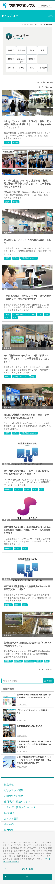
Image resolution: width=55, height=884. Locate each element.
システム (17, 489)
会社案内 (9, 824)
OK (27, 877)
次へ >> (48, 87)
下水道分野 (42, 68)
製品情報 (9, 784)
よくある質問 (11, 818)
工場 (42, 50)
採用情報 (9, 829)
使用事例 (7, 489)
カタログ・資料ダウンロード (19, 807)
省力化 (6, 318)
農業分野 (10, 59)
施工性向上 (28, 661)
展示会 (15, 143)
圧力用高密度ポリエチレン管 (24, 314)
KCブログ (9, 813)
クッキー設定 (27, 869)
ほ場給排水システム (28, 258)
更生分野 (10, 68)
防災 (32, 68)
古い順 (50, 82)
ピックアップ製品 (13, 790)
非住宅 (21, 68)
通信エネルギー (21, 60)
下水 (39, 314)
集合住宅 (21, 50)
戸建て (31, 50)
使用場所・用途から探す (17, 801)
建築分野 (31, 59)
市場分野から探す (13, 796)
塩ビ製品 (17, 661)
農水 (14, 318)
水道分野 (10, 50)
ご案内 (6, 143)
